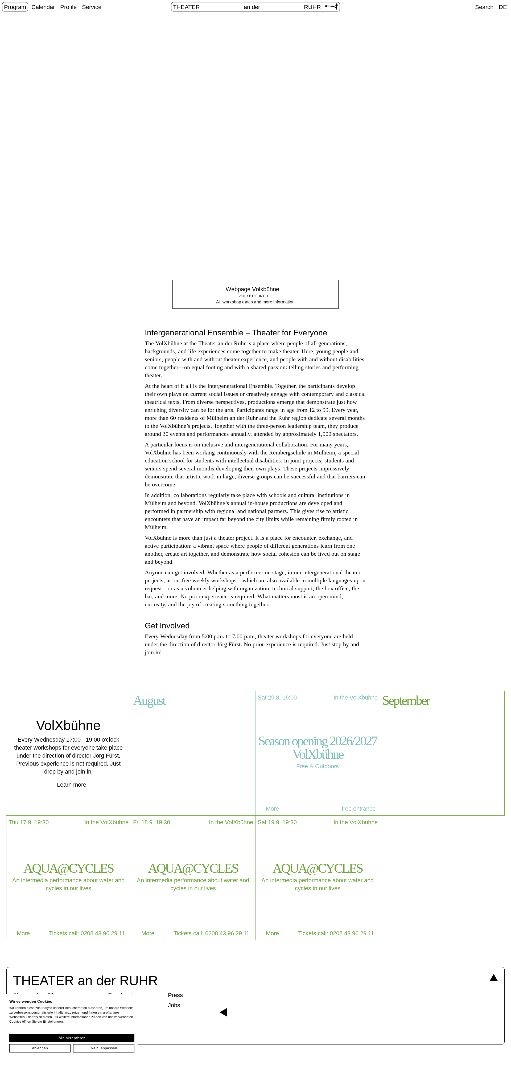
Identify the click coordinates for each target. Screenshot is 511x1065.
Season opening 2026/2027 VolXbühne (317, 747)
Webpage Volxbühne (252, 289)
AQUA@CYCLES (68, 868)
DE (503, 7)
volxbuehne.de (255, 296)
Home (229, 159)
